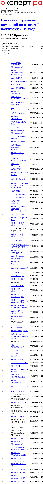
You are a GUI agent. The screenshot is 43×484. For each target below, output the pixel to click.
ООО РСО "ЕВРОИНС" (16, 117)
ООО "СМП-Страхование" (17, 290)
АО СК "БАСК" (17, 286)
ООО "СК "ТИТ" (18, 279)
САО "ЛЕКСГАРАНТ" (18, 346)
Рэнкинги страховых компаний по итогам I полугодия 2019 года (20, 24)
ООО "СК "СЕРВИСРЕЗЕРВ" (19, 454)
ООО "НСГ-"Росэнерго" (16, 381)
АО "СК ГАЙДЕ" (18, 179)
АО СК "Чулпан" (18, 198)
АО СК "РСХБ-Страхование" (17, 235)
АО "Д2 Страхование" (17, 326)
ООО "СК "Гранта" (19, 481)
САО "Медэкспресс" (19, 387)
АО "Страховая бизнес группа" (17, 257)
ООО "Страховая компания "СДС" (18, 477)
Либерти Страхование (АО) (18, 159)
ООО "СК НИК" (18, 359)
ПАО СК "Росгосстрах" (17, 165)
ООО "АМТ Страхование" (17, 443)
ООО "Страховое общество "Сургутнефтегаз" (18, 209)
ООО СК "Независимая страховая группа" (18, 72)
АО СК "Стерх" (17, 276)
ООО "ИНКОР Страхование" (17, 224)
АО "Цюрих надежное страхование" (16, 147)
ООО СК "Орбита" (19, 402)
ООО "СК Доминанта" (16, 202)
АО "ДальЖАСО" (18, 214)
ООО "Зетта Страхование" (17, 262)
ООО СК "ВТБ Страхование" (17, 154)
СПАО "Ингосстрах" (20, 81)
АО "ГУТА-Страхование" (17, 312)
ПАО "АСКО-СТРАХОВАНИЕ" (18, 376)
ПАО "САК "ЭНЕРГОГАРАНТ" (19, 98)
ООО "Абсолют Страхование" (17, 132)
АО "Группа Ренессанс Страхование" (17, 65)
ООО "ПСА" (16, 458)
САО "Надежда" (18, 391)
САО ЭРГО (16, 191)
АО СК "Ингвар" (18, 194)
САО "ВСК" (16, 85)
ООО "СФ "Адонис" (19, 331)
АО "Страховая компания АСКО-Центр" (18, 464)
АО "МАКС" (16, 350)
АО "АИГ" (15, 127)
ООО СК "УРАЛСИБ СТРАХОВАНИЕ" (20, 246)
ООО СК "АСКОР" (19, 416)
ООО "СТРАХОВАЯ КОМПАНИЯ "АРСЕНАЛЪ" (19, 185)
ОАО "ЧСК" (16, 366)
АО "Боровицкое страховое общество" (19, 448)
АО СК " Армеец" (18, 469)
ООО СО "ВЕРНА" (19, 472)
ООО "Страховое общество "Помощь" (19, 301)
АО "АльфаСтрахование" (20, 109)
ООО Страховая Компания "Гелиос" (19, 306)
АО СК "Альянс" (18, 113)
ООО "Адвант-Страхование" (17, 317)
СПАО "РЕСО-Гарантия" (17, 103)
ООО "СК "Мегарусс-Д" (17, 251)
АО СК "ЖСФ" (17, 240)
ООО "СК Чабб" (18, 142)
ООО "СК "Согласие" (16, 92)
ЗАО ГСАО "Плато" (19, 363)
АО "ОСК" (15, 272)
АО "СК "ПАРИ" (18, 88)
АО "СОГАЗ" (16, 78)
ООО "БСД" (16, 169)
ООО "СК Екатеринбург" (17, 295)
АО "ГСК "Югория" (19, 268)
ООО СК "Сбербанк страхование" (19, 370)
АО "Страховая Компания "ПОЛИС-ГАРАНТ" (19, 336)
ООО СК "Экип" (18, 438)
